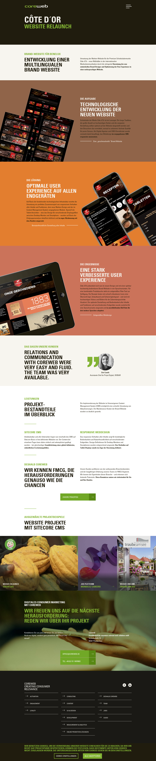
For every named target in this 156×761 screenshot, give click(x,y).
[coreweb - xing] (124, 685)
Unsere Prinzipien (70, 497)
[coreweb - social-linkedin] (130, 685)
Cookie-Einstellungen (66, 756)
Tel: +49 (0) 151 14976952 (72, 661)
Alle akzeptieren (92, 756)
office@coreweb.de (71, 654)
